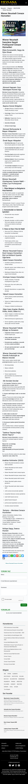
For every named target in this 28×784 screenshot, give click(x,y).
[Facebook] (10, 765)
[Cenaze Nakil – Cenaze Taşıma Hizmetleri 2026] (9, 3)
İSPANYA (6, 686)
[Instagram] (16, 765)
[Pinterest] (19, 765)
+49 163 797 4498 (14, 755)
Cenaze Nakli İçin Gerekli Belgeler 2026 (13, 635)
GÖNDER (24, 605)
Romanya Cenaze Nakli (9, 664)
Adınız (2, 574)
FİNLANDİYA (7, 681)
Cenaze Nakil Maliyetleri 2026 (11, 642)
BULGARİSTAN (13, 679)
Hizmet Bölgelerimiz (20, 745)
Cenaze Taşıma (7, 656)
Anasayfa (3, 8)
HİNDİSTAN (19, 681)
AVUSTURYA (17, 8)
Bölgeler (9, 8)
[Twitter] (13, 765)
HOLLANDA (6, 684)
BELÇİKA (21, 676)
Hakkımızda (18, 743)
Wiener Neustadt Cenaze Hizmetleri (14, 563)
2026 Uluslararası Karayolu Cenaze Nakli (13, 630)
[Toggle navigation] (26, 3)
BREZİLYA (6, 679)
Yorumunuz (4, 587)
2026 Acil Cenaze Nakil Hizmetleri (12, 653)
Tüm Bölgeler (7, 689)
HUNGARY (13, 684)
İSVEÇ (11, 686)
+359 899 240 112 (14, 756)
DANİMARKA (21, 679)
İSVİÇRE (16, 686)
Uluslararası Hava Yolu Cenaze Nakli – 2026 (14, 632)
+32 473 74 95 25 (14, 758)
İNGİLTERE (19, 684)
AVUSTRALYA (7, 676)
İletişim (3, 748)
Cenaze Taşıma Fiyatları (9, 661)
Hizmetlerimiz (5, 745)
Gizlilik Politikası (19, 748)
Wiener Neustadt (7, 10)
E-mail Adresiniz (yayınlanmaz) (9, 581)
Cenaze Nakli (7, 659)
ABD (5, 673)
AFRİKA (9, 673)
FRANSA (13, 681)
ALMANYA (15, 673)
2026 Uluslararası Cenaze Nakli (11, 627)
